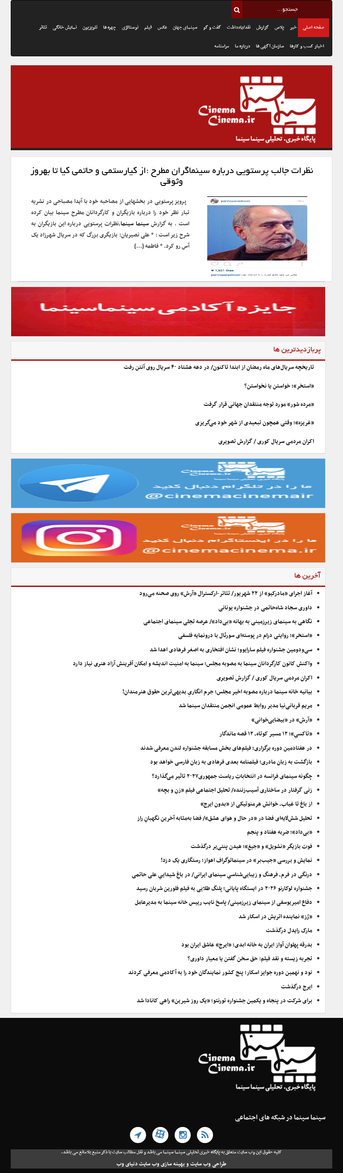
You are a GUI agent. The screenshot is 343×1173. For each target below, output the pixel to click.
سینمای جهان (185, 27)
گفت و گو (212, 27)
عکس (162, 27)
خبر (293, 27)
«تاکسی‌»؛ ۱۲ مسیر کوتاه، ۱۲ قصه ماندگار (265, 734)
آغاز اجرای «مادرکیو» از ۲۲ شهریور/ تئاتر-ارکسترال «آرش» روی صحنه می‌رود (225, 594)
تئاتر (43, 27)
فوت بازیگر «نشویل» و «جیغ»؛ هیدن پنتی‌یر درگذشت (251, 847)
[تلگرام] (138, 1135)
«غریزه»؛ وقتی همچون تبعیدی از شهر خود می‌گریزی (254, 423)
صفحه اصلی (313, 27)
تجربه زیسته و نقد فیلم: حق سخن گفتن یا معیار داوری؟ (250, 959)
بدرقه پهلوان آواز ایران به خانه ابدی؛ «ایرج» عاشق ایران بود (246, 945)
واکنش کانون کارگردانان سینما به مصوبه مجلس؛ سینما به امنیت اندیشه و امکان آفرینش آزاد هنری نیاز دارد (192, 664)
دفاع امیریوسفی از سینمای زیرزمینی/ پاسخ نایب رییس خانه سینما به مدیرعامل (223, 902)
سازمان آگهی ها (270, 46)
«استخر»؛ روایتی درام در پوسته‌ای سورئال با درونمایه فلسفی (245, 636)
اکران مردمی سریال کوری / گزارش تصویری (266, 442)
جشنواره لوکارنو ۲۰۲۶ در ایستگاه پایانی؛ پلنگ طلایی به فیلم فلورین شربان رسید (224, 889)
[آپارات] (160, 1135)
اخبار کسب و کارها (307, 46)
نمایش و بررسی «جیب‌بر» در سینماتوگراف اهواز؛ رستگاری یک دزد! (236, 860)
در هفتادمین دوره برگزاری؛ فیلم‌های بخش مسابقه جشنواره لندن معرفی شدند (226, 748)
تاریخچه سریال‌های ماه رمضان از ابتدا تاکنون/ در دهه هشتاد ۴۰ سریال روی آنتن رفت (219, 367)
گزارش (262, 27)
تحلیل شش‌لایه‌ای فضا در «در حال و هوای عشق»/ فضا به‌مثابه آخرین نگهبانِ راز (224, 818)
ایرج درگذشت (296, 987)
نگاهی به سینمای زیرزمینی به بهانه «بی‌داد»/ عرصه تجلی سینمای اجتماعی (227, 622)
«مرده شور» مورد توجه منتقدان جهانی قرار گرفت (259, 404)
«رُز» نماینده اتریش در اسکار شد (275, 917)
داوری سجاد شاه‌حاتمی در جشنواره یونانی (265, 608)
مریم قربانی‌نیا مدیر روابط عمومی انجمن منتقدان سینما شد (245, 706)
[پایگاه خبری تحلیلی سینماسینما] (171, 111)
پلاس (279, 27)
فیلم (148, 27)
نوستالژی (130, 27)
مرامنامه (221, 46)
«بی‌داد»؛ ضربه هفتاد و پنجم (279, 832)
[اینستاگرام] (183, 1135)
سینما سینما (135, 224)
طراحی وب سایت (208, 1164)
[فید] (205, 1135)
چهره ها (109, 27)
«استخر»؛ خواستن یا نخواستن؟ (279, 386)
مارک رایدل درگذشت (289, 931)
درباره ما (242, 46)
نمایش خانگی (65, 27)
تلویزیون (90, 27)
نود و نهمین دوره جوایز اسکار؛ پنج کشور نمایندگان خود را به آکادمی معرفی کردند (220, 973)
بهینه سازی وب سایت (162, 1164)
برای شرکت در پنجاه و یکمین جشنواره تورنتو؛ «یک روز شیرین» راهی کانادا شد (224, 1001)
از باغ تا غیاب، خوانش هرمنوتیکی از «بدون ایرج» (256, 804)
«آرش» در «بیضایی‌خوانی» (281, 720)
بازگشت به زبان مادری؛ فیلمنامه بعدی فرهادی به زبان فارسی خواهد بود (231, 762)
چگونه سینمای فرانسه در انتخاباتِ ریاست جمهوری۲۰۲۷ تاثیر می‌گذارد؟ (232, 776)
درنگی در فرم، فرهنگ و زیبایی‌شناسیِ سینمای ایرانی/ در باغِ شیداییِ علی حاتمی (222, 875)
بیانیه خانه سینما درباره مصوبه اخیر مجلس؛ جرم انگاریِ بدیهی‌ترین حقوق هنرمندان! (217, 692)
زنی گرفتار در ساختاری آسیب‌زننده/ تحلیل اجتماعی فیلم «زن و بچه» (235, 790)
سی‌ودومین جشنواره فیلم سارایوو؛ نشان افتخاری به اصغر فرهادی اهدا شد (231, 650)
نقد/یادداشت (239, 27)
